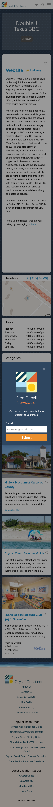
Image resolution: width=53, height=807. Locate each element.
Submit (27, 437)
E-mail (9, 423)
